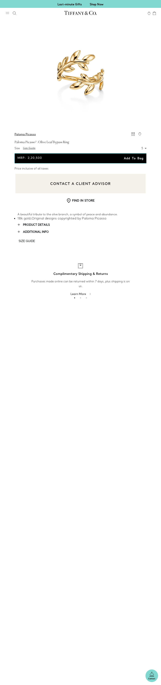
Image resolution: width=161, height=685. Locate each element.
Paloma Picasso (25, 134)
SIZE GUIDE (27, 241)
